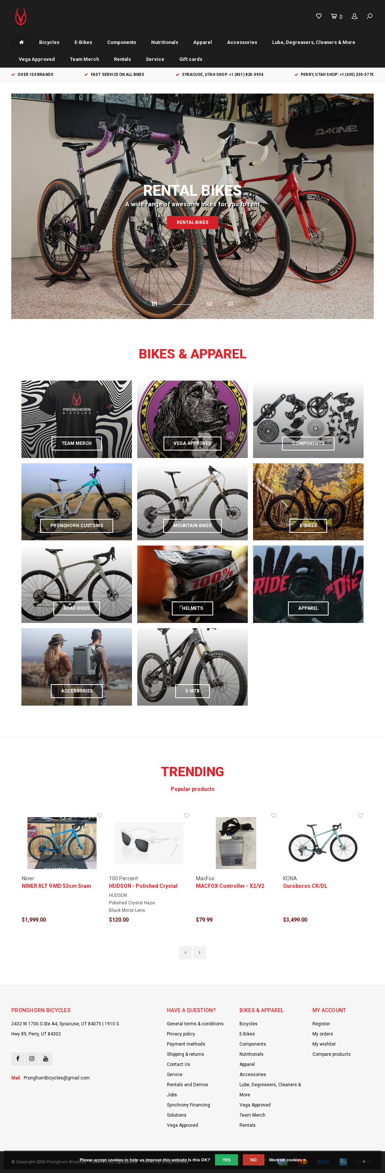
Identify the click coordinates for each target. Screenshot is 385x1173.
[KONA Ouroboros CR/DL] (323, 843)
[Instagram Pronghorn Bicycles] (31, 1059)
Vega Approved (37, 59)
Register (321, 1023)
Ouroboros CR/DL (305, 886)
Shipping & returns (185, 1054)
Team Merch (84, 59)
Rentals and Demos (187, 1084)
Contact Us (178, 1064)
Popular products (193, 789)
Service (155, 59)
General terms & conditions (195, 1023)
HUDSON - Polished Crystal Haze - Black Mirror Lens (143, 886)
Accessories (242, 42)
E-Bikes (83, 42)
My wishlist (324, 1044)
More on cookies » (287, 1160)
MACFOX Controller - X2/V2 (230, 886)
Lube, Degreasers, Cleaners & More (313, 42)
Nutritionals (164, 42)
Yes (226, 1160)
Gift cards (190, 59)
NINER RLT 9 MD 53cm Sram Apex (56, 886)
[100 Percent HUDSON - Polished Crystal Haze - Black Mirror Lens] (149, 843)
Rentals (122, 59)
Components (121, 42)
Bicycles (49, 42)
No (253, 1160)
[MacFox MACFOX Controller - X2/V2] (236, 843)
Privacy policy (181, 1034)
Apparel (202, 42)
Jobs (172, 1094)
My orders (322, 1034)
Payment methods (186, 1044)
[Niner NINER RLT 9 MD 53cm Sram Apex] (62, 843)
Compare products (331, 1054)
